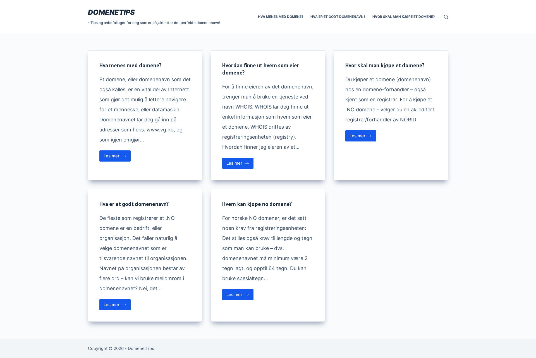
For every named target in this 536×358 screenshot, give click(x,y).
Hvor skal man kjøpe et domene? (403, 17)
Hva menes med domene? (280, 17)
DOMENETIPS (111, 12)
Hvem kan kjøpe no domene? (257, 204)
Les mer (117, 157)
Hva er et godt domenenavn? (337, 17)
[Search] (446, 17)
